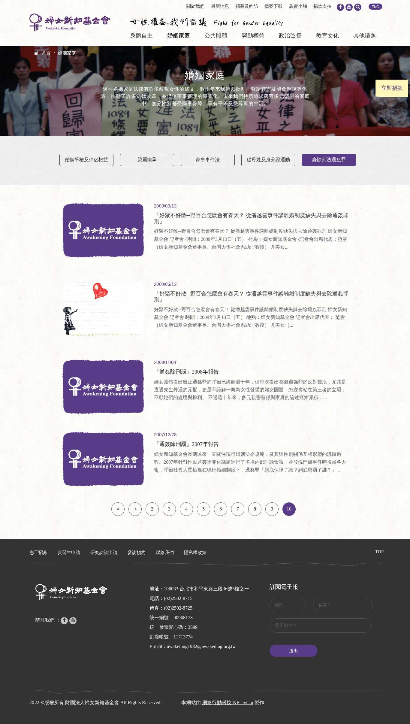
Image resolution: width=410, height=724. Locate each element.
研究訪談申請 (103, 552)
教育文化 (327, 35)
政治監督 (290, 35)
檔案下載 (273, 6)
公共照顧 (215, 35)
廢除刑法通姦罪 (329, 159)
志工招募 (38, 552)
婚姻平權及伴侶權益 (86, 159)
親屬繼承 (147, 159)
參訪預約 (137, 552)
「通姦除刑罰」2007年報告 (186, 444)
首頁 (46, 53)
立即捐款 (392, 88)
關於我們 (195, 6)
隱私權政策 (195, 552)
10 (289, 508)
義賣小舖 (298, 6)
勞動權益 (253, 35)
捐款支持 (322, 6)
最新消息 (220, 6)
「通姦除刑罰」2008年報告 (186, 372)
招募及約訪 (247, 6)
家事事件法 (208, 159)
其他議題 (364, 35)
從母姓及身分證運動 (268, 159)
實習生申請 (69, 552)
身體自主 (141, 35)
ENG (375, 7)
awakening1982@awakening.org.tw (201, 646)
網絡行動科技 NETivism (227, 702)
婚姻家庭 (178, 35)
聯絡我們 (165, 552)
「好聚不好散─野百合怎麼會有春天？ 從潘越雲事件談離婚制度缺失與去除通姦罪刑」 (251, 218)
